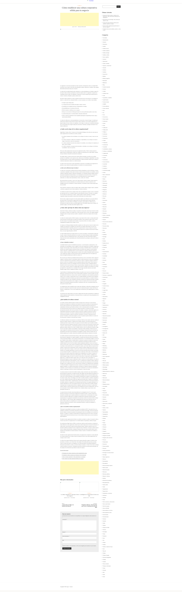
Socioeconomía (105, 514)
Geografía (104, 283)
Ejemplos (104, 208)
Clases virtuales (105, 119)
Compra (104, 140)
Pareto (104, 420)
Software (104, 518)
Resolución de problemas (107, 480)
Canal (104, 95)
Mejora (104, 358)
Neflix (104, 388)
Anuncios (104, 59)
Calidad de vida (105, 93)
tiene (104, 548)
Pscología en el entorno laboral (108, 452)
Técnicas (104, 529)
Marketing (104, 345)
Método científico (106, 362)
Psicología (104, 454)
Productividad (105, 441)
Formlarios (105, 264)
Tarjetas (104, 525)
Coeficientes (105, 134)
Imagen (104, 302)
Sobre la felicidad (106, 508)
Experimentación (106, 251)
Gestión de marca (106, 285)
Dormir (104, 202)
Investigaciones (105, 328)
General (104, 279)
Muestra (104, 382)
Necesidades (105, 386)
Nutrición (104, 397)
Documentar (105, 200)
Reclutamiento (105, 461)
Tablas (104, 523)
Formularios (105, 266)
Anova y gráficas (106, 57)
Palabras (104, 418)
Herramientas (105, 296)
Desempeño (105, 187)
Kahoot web (105, 332)
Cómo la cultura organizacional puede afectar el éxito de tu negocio (111, 26)
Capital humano (105, 99)
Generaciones (105, 277)
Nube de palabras (106, 394)
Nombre (64, 532)
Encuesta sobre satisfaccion (107, 221)
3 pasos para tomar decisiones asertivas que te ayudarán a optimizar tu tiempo (111, 23)
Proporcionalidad (106, 446)
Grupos (104, 294)
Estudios (104, 240)
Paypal (104, 422)
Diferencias (105, 191)
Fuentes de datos (106, 273)
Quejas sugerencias (106, 456)
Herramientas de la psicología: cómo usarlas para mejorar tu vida (111, 20)
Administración (105, 39)
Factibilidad (105, 255)
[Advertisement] (79, 19)
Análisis (104, 46)
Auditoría (104, 72)
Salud (104, 486)
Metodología (105, 369)
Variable (104, 561)
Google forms (105, 290)
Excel (104, 249)
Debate (104, 178)
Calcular (104, 89)
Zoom (104, 576)
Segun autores (105, 491)
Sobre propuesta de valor (107, 512)
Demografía (105, 185)
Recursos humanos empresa (107, 465)
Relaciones (105, 471)
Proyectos (104, 448)
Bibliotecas (105, 82)
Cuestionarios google (106, 170)
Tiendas (104, 544)
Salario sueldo (105, 484)
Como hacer (105, 136)
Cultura (79, 5)
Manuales (104, 341)
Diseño (104, 198)
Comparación (105, 138)
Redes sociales (105, 467)
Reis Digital (73, 497)
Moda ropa (105, 373)
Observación (105, 401)
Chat (104, 110)
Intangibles (105, 322)
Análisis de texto (106, 48)
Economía (104, 204)
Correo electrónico (65, 536)
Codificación (105, 127)
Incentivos (104, 309)
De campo (104, 176)
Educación (104, 206)
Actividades (105, 37)
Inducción (104, 313)
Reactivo (104, 459)
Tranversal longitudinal (107, 557)
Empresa (104, 219)
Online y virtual (105, 407)
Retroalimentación (106, 482)
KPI (103, 335)
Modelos (104, 375)
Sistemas (104, 497)
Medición (104, 352)
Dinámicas (105, 193)
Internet (104, 324)
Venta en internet (106, 563)
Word (104, 574)
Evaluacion (105, 247)
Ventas (104, 568)
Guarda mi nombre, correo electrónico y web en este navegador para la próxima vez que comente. (79, 545)
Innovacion (105, 320)
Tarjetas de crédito (106, 527)
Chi (103, 112)
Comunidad (105, 146)
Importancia (105, 307)
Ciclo (104, 114)
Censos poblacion (106, 106)
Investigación (105, 326)
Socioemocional (105, 516)
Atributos (104, 69)
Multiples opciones (106, 384)
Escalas (104, 232)
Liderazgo (104, 337)
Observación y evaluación (107, 403)
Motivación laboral (106, 379)
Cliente (104, 123)
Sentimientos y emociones (107, 493)
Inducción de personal (106, 315)
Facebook (104, 253)
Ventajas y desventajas (107, 565)
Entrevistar (105, 228)
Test (103, 540)
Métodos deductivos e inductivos (108, 371)
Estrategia (104, 236)
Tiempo (104, 542)
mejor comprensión (106, 356)
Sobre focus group (106, 506)
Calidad (104, 91)
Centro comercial (106, 108)
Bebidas (104, 76)
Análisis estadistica (106, 50)
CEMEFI (104, 104)
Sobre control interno (106, 503)
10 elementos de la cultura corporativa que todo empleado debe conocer (74, 453)
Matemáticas (105, 347)
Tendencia (104, 536)
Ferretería (104, 260)
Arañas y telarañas (106, 63)
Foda (104, 262)
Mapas (104, 343)
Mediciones (105, 354)
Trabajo (104, 553)
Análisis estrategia (106, 52)
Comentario (64, 519)
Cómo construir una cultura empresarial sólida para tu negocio (73, 458)
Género (104, 281)
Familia (104, 258)
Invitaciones (105, 330)
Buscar (118, 6)
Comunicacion (105, 144)
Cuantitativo (105, 168)
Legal (68, 586)
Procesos (104, 439)
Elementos (104, 213)
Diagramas (105, 189)
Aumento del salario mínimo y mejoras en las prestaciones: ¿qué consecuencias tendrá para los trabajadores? (111, 16)
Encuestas (104, 223)
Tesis (104, 538)
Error (104, 230)
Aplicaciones (105, 61)
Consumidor (105, 155)
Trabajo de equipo (106, 555)
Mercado (104, 360)
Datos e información (106, 174)
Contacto (104, 157)
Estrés (104, 238)
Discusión (104, 196)
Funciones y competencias (107, 275)
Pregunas (104, 429)
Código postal (105, 129)
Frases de (104, 270)
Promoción (105, 444)
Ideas (104, 300)
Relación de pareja (106, 469)
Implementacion (105, 305)
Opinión (104, 409)
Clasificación (105, 121)
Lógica (104, 339)
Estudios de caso (106, 243)
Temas (104, 533)
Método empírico (106, 364)
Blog (104, 84)
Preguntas (104, 431)
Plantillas (104, 424)
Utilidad (104, 559)
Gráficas (104, 292)
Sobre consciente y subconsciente (108, 501)
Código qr (104, 131)
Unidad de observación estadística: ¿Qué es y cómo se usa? (112, 30)
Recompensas (105, 463)
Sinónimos (105, 495)
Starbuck (104, 521)
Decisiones (105, 181)
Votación (104, 570)
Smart (104, 499)
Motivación (105, 377)
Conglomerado (105, 153)
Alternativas (105, 44)
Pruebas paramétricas (106, 450)
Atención (104, 67)
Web (63, 540)
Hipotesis (104, 298)
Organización (105, 416)
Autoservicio (105, 74)
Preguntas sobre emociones (107, 437)
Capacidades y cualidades (107, 97)
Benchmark (105, 80)
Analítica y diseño (106, 54)
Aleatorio (104, 42)
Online (104, 405)
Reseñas (104, 478)
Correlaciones (105, 159)
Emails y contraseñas (106, 215)
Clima (104, 125)
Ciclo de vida (105, 116)
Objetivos (104, 399)
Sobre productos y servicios (107, 510)
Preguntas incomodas (106, 435)
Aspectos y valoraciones (107, 65)
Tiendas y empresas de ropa (107, 546)
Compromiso (105, 142)
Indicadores (105, 311)
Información (105, 317)
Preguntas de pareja (106, 433)
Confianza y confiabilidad (107, 151)
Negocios (104, 390)
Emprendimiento (106, 217)
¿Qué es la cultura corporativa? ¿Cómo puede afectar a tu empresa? (73, 456)
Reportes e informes (106, 476)
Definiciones (105, 183)
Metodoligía (105, 367)
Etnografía (104, 245)
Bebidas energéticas (106, 78)
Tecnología (105, 531)
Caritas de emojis (106, 101)
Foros (104, 268)
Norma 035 (105, 392)
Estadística (105, 234)
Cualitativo (105, 166)
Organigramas (105, 414)
